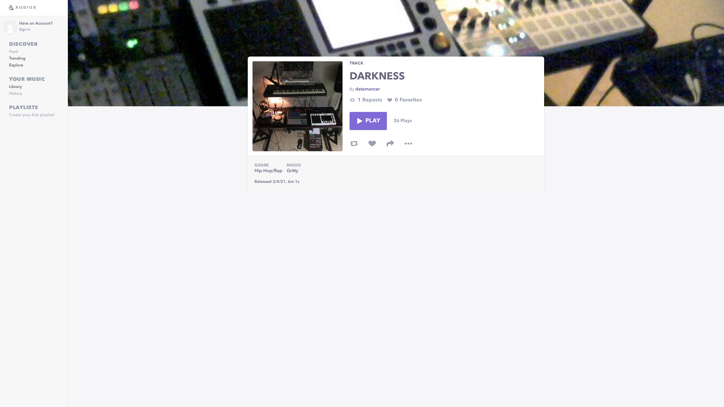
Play (372, 121)
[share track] (390, 143)
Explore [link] (16, 65)
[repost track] (354, 143)
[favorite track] (372, 143)
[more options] (408, 143)
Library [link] (15, 87)
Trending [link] (17, 58)
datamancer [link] (367, 89)
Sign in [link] (24, 29)
